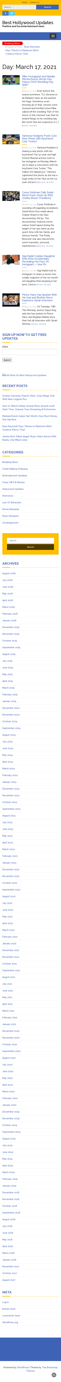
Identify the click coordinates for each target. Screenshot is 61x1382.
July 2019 (7, 1145)
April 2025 (7, 681)
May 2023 (7, 836)
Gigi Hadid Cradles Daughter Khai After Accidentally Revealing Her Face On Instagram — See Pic (38, 260)
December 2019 (10, 1111)
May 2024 (7, 755)
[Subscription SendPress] (30, 355)
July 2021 (7, 984)
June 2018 (7, 1233)
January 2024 (9, 782)
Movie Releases (10, 509)
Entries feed (8, 1309)
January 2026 (9, 620)
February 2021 (9, 1017)
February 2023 (10, 856)
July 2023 (7, 822)
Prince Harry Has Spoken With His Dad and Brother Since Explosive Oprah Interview (39, 297)
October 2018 (9, 1206)
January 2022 (9, 943)
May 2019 (7, 1159)
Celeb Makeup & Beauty (15, 469)
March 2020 (8, 1091)
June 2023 (7, 829)
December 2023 (10, 788)
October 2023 (9, 802)
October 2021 (9, 963)
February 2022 (10, 937)
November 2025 (10, 634)
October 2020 (9, 1044)
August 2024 (9, 735)
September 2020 (11, 1051)
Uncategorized (10, 522)
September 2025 (11, 647)
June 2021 (7, 990)
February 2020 (10, 1098)
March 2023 (8, 849)
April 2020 (7, 1085)
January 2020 (9, 1105)
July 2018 (7, 1226)
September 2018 (11, 1212)
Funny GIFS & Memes (13, 482)
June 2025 (7, 667)
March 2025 (8, 688)
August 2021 (8, 977)
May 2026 (7, 593)
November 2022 (10, 876)
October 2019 (9, 1125)
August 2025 (8, 654)
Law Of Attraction (11, 502)
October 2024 (9, 721)
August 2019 (8, 1138)
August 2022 (8, 896)
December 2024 (11, 708)
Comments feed (11, 1315)
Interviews (7, 496)
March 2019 (8, 1172)
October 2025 (9, 640)
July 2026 (7, 580)
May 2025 (7, 674)
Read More (29, 126)
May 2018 (7, 1239)
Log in (5, 1302)
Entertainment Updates (14, 475)
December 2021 (10, 950)
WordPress (23, 1367)
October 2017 (9, 1273)
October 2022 (9, 883)
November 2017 (10, 1266)
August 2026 (9, 573)
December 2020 (11, 1031)
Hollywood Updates (13, 489)
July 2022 (7, 903)
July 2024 (7, 741)
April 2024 (7, 762)
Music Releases (10, 516)
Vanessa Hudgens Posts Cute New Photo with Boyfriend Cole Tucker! (39, 138)
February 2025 (10, 694)
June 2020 (7, 1071)
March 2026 (8, 607)
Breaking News (10, 462)
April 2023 (7, 842)
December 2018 (10, 1192)
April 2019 (7, 1165)
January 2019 (9, 1186)
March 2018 (8, 1253)
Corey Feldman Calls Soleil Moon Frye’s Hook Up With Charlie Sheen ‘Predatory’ (37, 195)
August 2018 (8, 1219)
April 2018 (7, 1246)
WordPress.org (10, 1322)
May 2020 (7, 1078)
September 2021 (11, 970)
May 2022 (7, 916)
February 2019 (10, 1179)
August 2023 (8, 815)
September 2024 (11, 728)
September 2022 (11, 889)
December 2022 (10, 869)
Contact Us (34, 2)
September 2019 (11, 1132)
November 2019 (10, 1118)
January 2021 (9, 1024)
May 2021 (7, 997)
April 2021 (7, 1004)
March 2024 (8, 768)
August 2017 (8, 1280)
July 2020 (7, 1064)
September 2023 (11, 809)
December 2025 (10, 627)
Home (24, 2)
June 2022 (7, 910)
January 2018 (9, 1260)
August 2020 (9, 1058)
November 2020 (11, 1037)
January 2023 (9, 863)
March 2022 (8, 930)
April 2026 (7, 600)
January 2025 (9, 701)
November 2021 (10, 957)
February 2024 (10, 775)
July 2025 (7, 661)
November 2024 (11, 714)
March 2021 (8, 1011)
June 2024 (7, 748)
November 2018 (10, 1199)
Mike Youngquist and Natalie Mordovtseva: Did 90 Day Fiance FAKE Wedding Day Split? (38, 80)
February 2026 (10, 614)
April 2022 (7, 923)
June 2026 (7, 587)
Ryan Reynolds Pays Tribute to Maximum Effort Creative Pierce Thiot (22, 50)
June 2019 (7, 1152)
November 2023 (10, 795)
